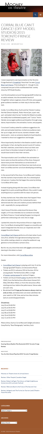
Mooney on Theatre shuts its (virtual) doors (15, 373)
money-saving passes (12, 275)
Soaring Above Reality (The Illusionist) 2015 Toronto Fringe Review (20, 344)
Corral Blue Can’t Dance (9, 235)
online (23, 278)
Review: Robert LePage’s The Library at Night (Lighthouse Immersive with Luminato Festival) (19, 382)
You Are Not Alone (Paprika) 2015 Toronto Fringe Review (19, 353)
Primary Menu (40, 14)
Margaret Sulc (18, 44)
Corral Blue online (26, 255)
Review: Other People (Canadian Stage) (13, 377)
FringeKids (17, 82)
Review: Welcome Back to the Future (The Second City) (18, 387)
